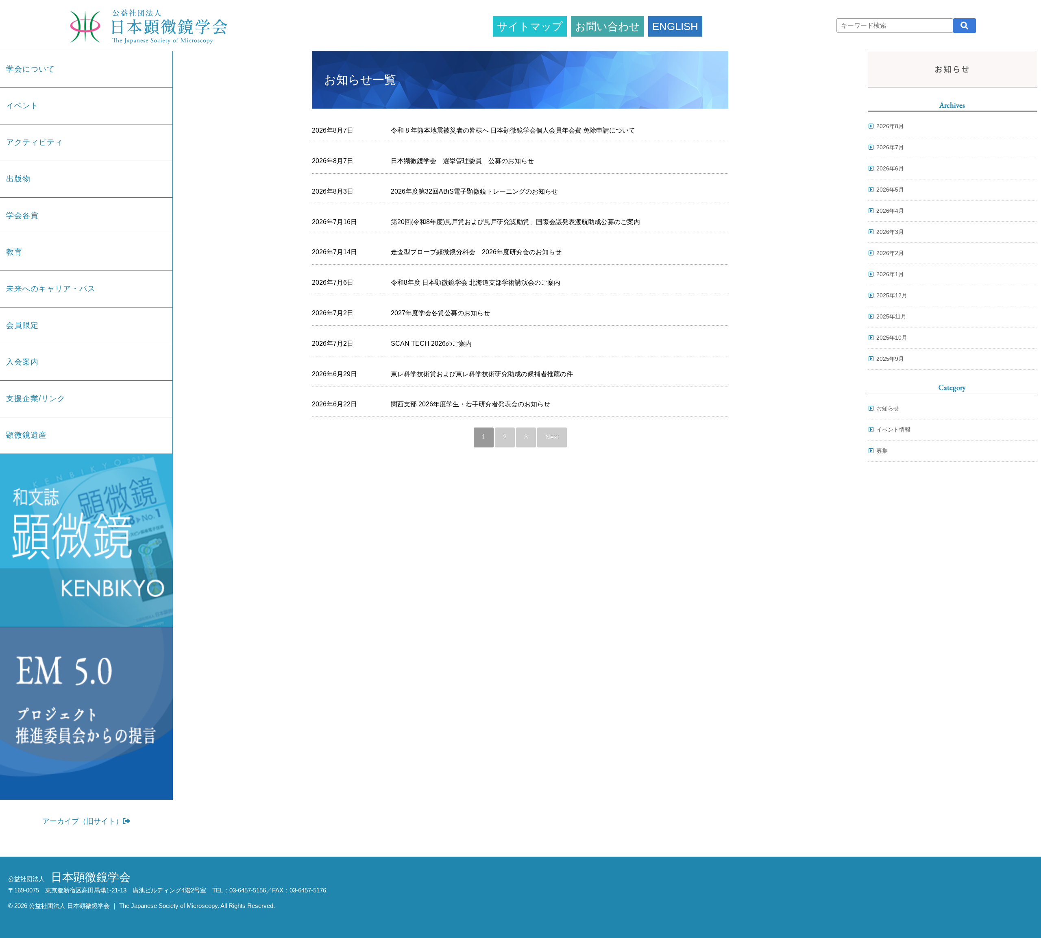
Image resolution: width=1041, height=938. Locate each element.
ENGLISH (675, 26)
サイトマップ (530, 26)
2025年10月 (891, 337)
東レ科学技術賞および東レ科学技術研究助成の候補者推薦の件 (482, 374)
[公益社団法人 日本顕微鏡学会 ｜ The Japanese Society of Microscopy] (146, 25)
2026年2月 (890, 253)
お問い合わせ (607, 26)
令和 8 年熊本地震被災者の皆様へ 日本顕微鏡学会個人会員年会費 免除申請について (513, 130)
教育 (14, 252)
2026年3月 (890, 232)
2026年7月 (890, 147)
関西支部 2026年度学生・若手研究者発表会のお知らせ (470, 404)
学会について (30, 69)
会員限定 (22, 325)
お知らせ (887, 408)
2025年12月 (891, 295)
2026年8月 (890, 126)
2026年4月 (890, 210)
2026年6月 (890, 168)
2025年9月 (890, 359)
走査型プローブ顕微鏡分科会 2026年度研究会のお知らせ (476, 252)
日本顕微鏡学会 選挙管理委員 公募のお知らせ (462, 160)
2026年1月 (890, 274)
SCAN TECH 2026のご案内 (431, 343)
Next (552, 437)
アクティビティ (34, 142)
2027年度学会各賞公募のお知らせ (440, 313)
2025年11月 (891, 316)
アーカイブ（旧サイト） (82, 821)
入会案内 (22, 362)
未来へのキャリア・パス (51, 288)
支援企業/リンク (35, 398)
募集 (882, 450)
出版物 (18, 179)
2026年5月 (890, 189)
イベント (22, 105)
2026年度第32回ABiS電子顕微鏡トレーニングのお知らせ (474, 191)
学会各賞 (22, 215)
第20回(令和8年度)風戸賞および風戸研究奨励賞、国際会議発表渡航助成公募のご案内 (515, 221)
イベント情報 (893, 429)
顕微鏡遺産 (26, 435)
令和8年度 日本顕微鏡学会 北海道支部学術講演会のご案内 (475, 282)
